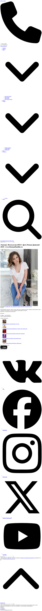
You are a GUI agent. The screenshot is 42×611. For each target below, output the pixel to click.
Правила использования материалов (27, 557)
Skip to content (3, 0)
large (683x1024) (14, 306)
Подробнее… (2, 609)
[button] (7, 240)
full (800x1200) (7, 306)
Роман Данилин (3, 46)
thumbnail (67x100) (28, 306)
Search (1, 241)
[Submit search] (13, 242)
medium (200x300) (21, 306)
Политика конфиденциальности (9, 558)
